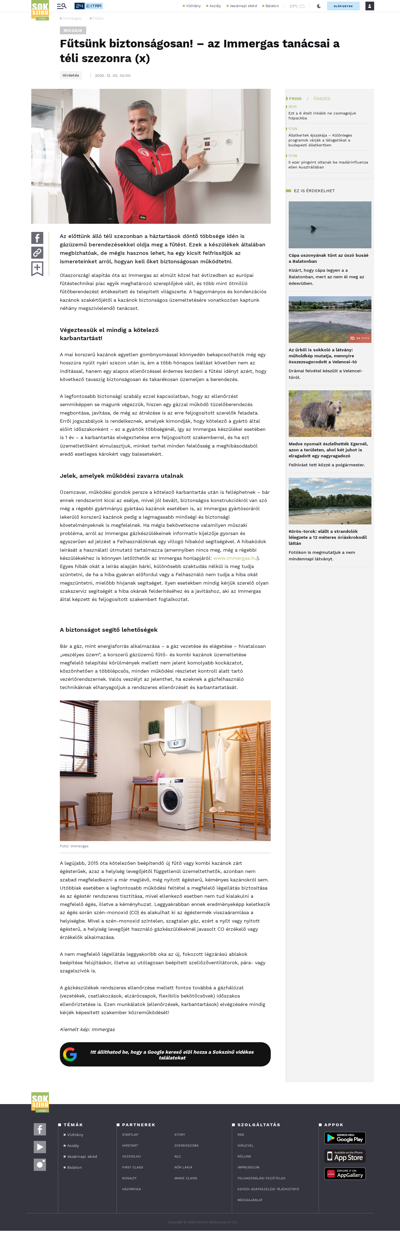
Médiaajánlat (250, 1200)
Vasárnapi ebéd (243, 6)
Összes (321, 98)
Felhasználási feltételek (261, 1178)
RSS (241, 1135)
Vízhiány (193, 6)
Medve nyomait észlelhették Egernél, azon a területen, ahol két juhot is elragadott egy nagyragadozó (328, 449)
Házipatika (131, 1189)
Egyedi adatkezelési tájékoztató (268, 1189)
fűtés (98, 18)
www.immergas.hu (235, 558)
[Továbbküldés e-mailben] (37, 253)
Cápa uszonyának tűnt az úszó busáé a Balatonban (328, 258)
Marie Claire (186, 1178)
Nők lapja (183, 1167)
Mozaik (73, 30)
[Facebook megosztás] (37, 238)
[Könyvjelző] (37, 268)
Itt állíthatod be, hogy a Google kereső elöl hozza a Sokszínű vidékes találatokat (172, 1054)
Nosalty (129, 1178)
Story (179, 1135)
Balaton (272, 6)
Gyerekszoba (186, 1145)
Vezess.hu (131, 1156)
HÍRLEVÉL (246, 1145)
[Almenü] (61, 6)
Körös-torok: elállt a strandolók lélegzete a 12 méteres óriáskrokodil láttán (328, 537)
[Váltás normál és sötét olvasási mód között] (319, 6)
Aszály (215, 6)
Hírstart (130, 1145)
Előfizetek (343, 6)
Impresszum (248, 1167)
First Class (132, 1167)
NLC (177, 1156)
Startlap (130, 1135)
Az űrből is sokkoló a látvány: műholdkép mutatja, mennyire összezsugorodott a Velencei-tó (323, 355)
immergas (72, 18)
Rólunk (244, 1156)
